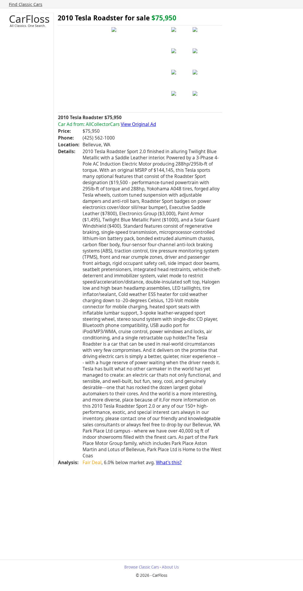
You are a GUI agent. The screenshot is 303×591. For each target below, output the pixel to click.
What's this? (169, 462)
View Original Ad (138, 124)
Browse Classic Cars (141, 567)
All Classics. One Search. (28, 25)
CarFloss (29, 19)
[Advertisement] (156, 510)
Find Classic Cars (25, 4)
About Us (170, 567)
